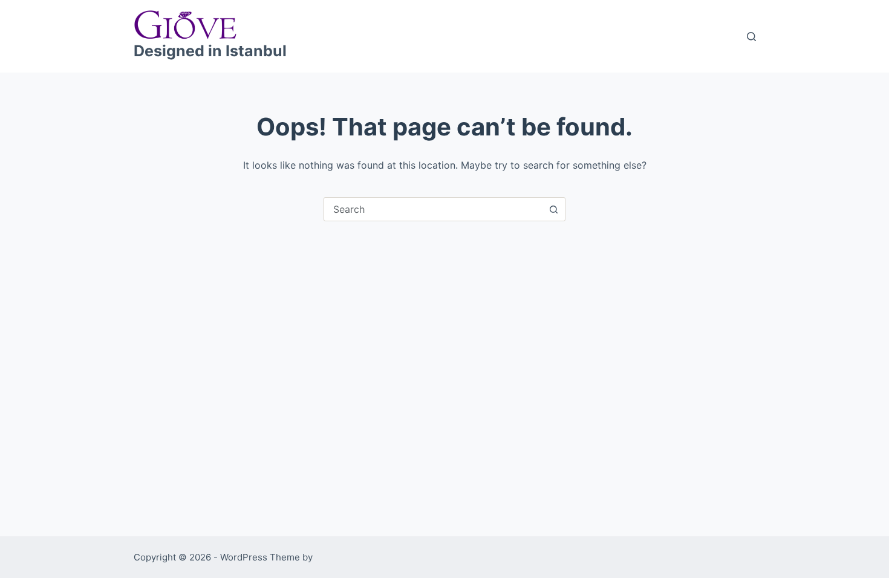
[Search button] (553, 209)
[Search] (751, 36)
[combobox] (433, 209)
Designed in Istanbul (210, 51)
